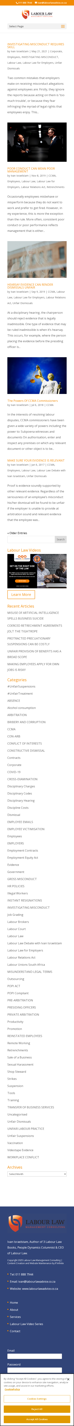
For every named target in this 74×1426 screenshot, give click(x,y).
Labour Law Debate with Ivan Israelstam (34, 943)
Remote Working (18, 1043)
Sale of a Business (19, 1057)
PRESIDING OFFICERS (21, 1007)
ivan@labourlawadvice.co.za (36, 1282)
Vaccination (15, 1143)
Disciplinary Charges (21, 786)
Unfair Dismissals (23, 303)
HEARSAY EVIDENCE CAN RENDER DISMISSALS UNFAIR (30, 286)
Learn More (21, 594)
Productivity (15, 1022)
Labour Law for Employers (38, 62)
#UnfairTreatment (20, 694)
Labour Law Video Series (26, 1324)
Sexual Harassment (20, 1064)
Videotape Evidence (20, 1150)
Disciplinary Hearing (21, 801)
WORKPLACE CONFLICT (23, 1157)
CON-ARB (13, 736)
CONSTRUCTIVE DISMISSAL (26, 751)
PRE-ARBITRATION (20, 1000)
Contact (15, 1331)
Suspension (15, 1086)
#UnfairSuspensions (21, 686)
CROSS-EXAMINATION (22, 779)
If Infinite (59, 1263)
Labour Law (14, 62)
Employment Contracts (22, 850)
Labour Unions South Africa (26, 965)
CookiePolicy (12, 1389)
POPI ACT (13, 986)
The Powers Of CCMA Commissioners (32, 401)
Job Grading (15, 915)
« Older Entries (17, 533)
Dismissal (13, 815)
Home (14, 1303)
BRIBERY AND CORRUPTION (26, 722)
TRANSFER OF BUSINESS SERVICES (30, 1107)
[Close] (68, 1379)
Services (15, 1317)
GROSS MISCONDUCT (22, 879)
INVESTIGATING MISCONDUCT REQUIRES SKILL (35, 45)
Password (13, 1364)
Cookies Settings (37, 1398)
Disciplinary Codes (19, 793)
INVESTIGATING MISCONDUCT (40, 57)
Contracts (13, 758)
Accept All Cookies (37, 1419)
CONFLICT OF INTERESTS (24, 743)
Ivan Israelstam (20, 51)
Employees (13, 57)
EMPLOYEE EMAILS (20, 822)
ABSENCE (13, 701)
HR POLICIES (15, 886)
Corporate (56, 51)
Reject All (36, 1409)
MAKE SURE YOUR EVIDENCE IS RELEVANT (36, 460)
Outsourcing (15, 979)
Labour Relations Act (33, 187)
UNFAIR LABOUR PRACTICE (25, 1129)
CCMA (52, 175)
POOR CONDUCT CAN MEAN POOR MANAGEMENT (31, 170)
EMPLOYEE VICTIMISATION (26, 829)
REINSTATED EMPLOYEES (24, 1036)
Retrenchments (55, 187)
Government (15, 872)
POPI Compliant (18, 993)
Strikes (12, 1079)
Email (11, 1351)
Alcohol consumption (21, 708)
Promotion (14, 1029)
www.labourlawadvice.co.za (40, 1289)
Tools (11, 1093)
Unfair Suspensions (20, 1136)
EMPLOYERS (15, 843)
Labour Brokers (18, 922)
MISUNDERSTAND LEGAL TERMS (29, 972)
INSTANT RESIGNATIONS (24, 900)
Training (13, 1100)
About (14, 1310)
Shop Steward (16, 1072)
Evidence (13, 865)
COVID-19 (13, 772)
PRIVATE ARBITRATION (23, 1015)
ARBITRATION (17, 715)
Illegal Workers (17, 893)
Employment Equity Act (22, 858)
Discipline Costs (18, 808)
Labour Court (16, 929)
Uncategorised (17, 1114)
